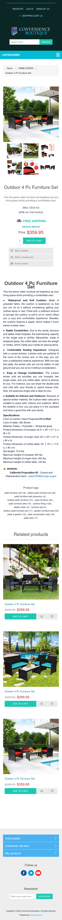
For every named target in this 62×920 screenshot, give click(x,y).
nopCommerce (36, 915)
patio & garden (15, 514)
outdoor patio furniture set (15, 510)
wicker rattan (20, 507)
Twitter (31, 873)
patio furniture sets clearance (28, 496)
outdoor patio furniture (18, 499)
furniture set (37, 507)
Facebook (24, 873)
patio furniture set (13, 492)
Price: (22, 232)
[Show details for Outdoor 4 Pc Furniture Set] (31, 572)
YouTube (38, 873)
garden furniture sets (44, 510)
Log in (29, 8)
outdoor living (39, 503)
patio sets (28, 517)
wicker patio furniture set (39, 492)
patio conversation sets (39, 514)
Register (17, 8)
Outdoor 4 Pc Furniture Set (20, 604)
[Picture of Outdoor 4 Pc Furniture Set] (14, 150)
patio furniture (41, 499)
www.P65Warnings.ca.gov (42, 476)
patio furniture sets (17, 503)
